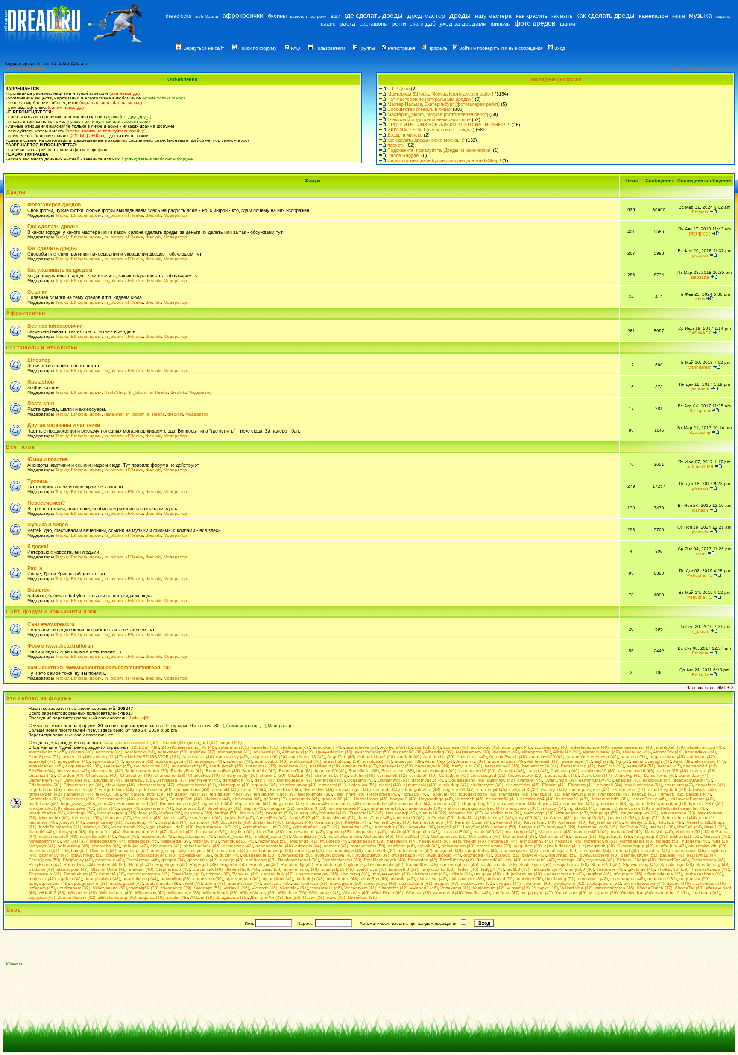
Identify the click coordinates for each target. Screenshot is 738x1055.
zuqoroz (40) (151, 897)
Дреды (16, 192)
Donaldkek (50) (330, 780)
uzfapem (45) (42, 888)
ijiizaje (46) (131, 808)
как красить (532, 15)
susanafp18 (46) (337, 869)
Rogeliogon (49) (171, 864)
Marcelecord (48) (555, 831)
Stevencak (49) (208, 869)
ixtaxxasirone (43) (678, 813)
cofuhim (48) (362, 775)
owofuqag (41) (477, 855)
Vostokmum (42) (488, 888)
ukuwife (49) (403, 878)
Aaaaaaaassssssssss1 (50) (131, 742)
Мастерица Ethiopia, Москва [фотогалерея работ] (440, 93)
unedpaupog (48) (627, 878)
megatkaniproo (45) (195, 836)
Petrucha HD (699, 575)
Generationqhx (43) (115, 798)
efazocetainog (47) (155, 784)
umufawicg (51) (560, 878)
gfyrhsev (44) (217, 798)
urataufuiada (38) (163, 883)
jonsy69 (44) (71, 822)
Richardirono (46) (708, 859)
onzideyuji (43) (309, 850)
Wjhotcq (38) (418, 892)
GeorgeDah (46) (186, 798)
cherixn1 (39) (272, 775)
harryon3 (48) (403, 798)
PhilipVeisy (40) (78, 859)
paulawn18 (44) (702, 855)
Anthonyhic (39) (438, 756)
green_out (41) (202, 742)
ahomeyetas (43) (234, 752)
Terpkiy (61, 215)
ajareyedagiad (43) (333, 752)
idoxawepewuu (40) (516, 803)
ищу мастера (493, 15)
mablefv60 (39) (488, 831)
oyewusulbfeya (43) (599, 855)
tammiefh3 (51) (403, 869)
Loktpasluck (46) (369, 831)
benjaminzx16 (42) (540, 766)
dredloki (153, 215)
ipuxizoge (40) (198, 813)
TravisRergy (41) (188, 874)
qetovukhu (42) (202, 859)
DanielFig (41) (627, 775)
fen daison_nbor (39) (230, 794)
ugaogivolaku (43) (102, 878)
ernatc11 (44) (254, 789)
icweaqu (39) (446, 803)
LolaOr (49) (399, 831)
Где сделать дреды (52, 227)
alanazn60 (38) (408, 752)
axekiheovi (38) (325, 766)
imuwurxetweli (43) (347, 808)
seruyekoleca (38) (571, 864)
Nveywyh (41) (42, 845)
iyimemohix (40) (54, 817)
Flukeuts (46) (443, 794)
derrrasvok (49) (237, 780)
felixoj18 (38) (108, 794)
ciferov (700, 553)
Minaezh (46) (716, 836)
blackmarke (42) (107, 770)
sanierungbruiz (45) (459, 864)
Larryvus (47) (532, 827)
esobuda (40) (386, 789)
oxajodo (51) (507, 855)
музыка (700, 15)
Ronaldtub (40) (330, 864)
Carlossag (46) (565, 770)
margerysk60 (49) (591, 831)
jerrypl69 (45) (528, 817)
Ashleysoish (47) (543, 761)
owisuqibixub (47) (444, 855)
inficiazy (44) (553, 808)
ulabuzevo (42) (432, 878)
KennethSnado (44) (432, 822)
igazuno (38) (642, 803)
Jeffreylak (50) (440, 817)
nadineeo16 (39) (367, 841)
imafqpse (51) (280, 808)
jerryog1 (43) (500, 817)
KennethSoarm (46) (474, 822)
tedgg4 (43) (492, 869)
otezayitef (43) (120, 855)
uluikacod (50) (500, 878)
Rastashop (40, 382)
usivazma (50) (277, 883)
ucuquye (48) (487, 874)
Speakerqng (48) (712, 864)
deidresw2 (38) (139, 780)
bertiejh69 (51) (641, 766)
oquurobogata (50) (558, 850)
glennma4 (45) (246, 798)
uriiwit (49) (192, 883)
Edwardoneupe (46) (83, 784)
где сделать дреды (373, 15)
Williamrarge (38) (184, 892)
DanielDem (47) (596, 775)
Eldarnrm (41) (581, 784)
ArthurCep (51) (439, 761)
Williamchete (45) (115, 892)
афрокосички (243, 15)
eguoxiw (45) (264, 784)
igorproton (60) (671, 803)
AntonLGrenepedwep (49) (592, 756)
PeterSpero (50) (44, 859)
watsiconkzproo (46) (614, 888)
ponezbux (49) (109, 859)
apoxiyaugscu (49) (174, 761)
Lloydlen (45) (241, 831)
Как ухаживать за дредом (59, 270)
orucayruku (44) (595, 850)
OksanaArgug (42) (635, 845)
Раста (34, 568)
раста (347, 23)
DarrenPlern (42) (45, 780)
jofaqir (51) (648, 817)
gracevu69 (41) (336, 798)
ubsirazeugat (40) (429, 874)
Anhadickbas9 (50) (376, 756)
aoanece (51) (634, 756)
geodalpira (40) (152, 798)
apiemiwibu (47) (107, 761)
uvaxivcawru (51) (477, 883)
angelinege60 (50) (268, 756)
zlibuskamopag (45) (117, 897)
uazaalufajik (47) (277, 874)
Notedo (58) (667, 841)
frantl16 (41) (644, 794)
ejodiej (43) (390, 784)
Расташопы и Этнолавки (41, 348)
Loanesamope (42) (305, 831)
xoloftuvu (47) (505, 892)
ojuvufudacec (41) (562, 845)
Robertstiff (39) (111, 864)
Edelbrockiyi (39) (45, 784)
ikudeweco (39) (190, 808)
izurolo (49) (175, 817)
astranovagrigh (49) (652, 761)
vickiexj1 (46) (236, 888)
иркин (96, 215)
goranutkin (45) (304, 798)
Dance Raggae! (403, 155)
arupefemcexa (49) (506, 761)
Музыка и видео (47, 525)
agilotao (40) (80, 752)
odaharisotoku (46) (274, 845)
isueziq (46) (305, 813)
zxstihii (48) (177, 897)
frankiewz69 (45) (579, 794)
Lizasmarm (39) (211, 831)
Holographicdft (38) (609, 798)
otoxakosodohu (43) (156, 855)
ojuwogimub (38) (598, 845)
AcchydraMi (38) (396, 747)
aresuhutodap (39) (342, 761)
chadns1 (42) (42, 775)
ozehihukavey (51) (639, 855)
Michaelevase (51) (448, 836)
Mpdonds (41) (303, 841)
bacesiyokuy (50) (396, 766)
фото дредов (535, 23)
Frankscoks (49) (613, 794)
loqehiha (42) (426, 831)
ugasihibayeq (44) (140, 878)
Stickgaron (699, 410)
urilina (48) (215, 883)
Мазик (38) (313, 897)
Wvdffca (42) (477, 892)
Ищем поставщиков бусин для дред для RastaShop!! (444, 160)
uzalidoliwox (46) (709, 883)
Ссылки (37, 292)
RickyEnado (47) (45, 864)
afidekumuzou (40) (705, 747)
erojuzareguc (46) (353, 789)
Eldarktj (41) (553, 784)
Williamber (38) (82, 892)
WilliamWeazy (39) (257, 892)
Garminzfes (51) (44, 798)
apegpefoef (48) (74, 761)
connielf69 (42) (392, 775)
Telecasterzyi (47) (549, 869)
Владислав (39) (232, 897)
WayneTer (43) (689, 888)
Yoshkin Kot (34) (636, 892)
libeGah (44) (689, 827)
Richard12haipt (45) (636, 859)
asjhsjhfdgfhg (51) (612, 761)
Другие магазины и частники (63, 425)
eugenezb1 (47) (458, 789)
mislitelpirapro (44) (107, 841)
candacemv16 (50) (477, 770)
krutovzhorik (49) (127, 827)
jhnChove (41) (557, 817)
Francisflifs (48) (513, 794)
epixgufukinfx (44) (116, 789)
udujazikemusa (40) (522, 874)
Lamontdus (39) (388, 827)
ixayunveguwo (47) (639, 813)
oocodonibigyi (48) (344, 850)
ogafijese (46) (401, 845)
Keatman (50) (328, 822)
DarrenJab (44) (693, 775)
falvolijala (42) (702, 789)
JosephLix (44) (172, 822)
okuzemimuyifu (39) (707, 845)
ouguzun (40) (227, 855)
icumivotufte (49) (379, 803)
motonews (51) (272, 841)
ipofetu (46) (170, 813)
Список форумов (24, 68)
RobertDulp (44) (79, 864)
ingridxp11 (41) (582, 808)
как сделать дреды (605, 15)
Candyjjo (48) (511, 770)
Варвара (700, 277)
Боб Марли (206, 16)
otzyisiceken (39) (195, 855)
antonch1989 (700, 466)
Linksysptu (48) (71, 831)
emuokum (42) (679, 784)
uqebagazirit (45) (126, 883)
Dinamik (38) (173, 742)
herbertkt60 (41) (502, 798)
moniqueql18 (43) (238, 841)
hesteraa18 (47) (572, 798)
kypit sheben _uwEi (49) (266, 827)
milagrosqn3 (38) (650, 836)
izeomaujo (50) (86, 817)
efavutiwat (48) (120, 784)
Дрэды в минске (404, 134)
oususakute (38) (259, 855)
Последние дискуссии (556, 79)
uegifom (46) (598, 874)
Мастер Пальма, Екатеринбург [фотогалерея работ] (443, 104)
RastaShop (115, 392)
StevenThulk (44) (242, 869)
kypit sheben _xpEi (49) (316, 827)
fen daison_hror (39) (187, 794)
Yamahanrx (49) (570, 892)
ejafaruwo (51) (362, 784)
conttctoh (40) (422, 775)
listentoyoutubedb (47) (145, 831)
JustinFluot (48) (268, 822)
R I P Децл (398, 88)
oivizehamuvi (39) (494, 845)
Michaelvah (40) (484, 836)
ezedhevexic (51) (628, 789)
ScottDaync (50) (535, 864)
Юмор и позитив (47, 459)
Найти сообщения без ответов (702, 68)
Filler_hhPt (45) (349, 794)
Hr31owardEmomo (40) (691, 798)
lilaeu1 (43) (715, 827)
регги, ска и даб (414, 23)
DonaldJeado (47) (294, 780)
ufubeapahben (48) (704, 874)
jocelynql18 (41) (589, 817)
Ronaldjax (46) (263, 864)
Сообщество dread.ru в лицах (419, 109)
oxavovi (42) (534, 855)
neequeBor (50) (434, 841)
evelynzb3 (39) (523, 789)
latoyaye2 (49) (561, 827)
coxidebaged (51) (488, 775)
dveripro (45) (529, 780)
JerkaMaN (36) (471, 817)
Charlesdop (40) (101, 775)
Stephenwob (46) (173, 869)
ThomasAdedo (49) (710, 869)
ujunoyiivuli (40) (278, 878)
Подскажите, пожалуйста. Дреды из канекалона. (439, 150)
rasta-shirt (113, 414)
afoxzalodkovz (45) (47, 752)
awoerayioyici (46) (189, 766)
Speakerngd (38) (677, 864)
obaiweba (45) (106, 845)
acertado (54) (427, 747)
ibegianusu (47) (288, 803)
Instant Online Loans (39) (624, 808)
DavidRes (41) (77, 780)
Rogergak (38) (204, 864)
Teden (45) (467, 869)
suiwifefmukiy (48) (301, 869)
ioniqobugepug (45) (116, 813)
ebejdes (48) (627, 780)
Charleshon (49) (136, 775)
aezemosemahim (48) (632, 747)
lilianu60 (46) (41, 831)
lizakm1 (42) (181, 831)
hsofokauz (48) (43, 803)
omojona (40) (201, 850)
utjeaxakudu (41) (415, 883)
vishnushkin (700, 367)
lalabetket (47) (356, 827)
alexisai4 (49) (506, 752)
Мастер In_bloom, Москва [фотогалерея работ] (437, 114)
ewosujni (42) (554, 789)
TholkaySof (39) (672, 869)
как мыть (561, 16)
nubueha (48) (695, 841)
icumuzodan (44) (414, 803)
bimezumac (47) (73, 770)
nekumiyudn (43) (469, 841)
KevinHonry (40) (540, 822)
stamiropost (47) (72, 869)
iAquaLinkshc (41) (252, 803)
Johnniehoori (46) (679, 817)
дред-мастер (426, 15)
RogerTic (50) (233, 864)
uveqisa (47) (508, 883)
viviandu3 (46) (424, 888)
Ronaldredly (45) (297, 864)
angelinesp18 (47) (307, 756)
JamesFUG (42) (304, 817)
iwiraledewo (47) (572, 813)
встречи (318, 16)
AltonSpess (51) (44, 756)
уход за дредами (462, 23)
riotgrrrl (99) (231, 742)
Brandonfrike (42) (259, 770)
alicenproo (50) (536, 752)
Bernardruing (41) (578, 766)
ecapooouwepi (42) (693, 780)
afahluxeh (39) (670, 747)
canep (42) (537, 770)
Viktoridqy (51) (294, 888)
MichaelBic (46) (378, 836)
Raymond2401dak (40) (498, 859)
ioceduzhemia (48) (47, 813)
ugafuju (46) (70, 878)
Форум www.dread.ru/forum (61, 646)
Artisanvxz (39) (470, 761)
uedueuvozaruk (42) (564, 874)
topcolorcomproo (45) (148, 874)
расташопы (374, 24)
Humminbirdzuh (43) (179, 803)
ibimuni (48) (317, 803)
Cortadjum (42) (453, 775)
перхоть (723, 17)
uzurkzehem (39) (73, 888)
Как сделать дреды (52, 248)
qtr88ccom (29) (260, 859)
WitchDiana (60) (387, 892)
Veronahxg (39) (176, 888)
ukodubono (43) (342, 878)
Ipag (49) (148, 813)
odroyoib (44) (308, 845)
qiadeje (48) (231, 859)
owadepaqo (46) (408, 855)
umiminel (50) (530, 878)
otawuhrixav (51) (87, 855)
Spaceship (699, 432)
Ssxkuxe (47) (41, 869)
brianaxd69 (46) (330, 770)
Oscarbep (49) (655, 850)
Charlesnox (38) (169, 775)
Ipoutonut (699, 389)
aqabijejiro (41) (209, 761)
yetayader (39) (603, 892)
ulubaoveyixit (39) (466, 878)
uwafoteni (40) (537, 883)
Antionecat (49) (472, 756)
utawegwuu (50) (345, 883)
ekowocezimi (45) (522, 784)
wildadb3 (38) (52, 892)
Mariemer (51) (688, 831)
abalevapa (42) (295, 747)
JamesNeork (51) (338, 817)
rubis (700, 298)
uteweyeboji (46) (380, 883)
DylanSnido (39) (560, 780)
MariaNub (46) (659, 831)
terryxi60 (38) (581, 869)
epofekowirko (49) (153, 789)
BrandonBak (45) (223, 770)
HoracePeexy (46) (648, 798)
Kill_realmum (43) (606, 822)
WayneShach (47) (654, 888)
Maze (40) (128, 836)
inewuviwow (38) (522, 808)
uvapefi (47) (446, 883)
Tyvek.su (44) (245, 874)
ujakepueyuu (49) (243, 878)
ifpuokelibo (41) (578, 803)
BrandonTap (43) (295, 770)
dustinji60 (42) (501, 780)
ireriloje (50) (226, 813)
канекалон (653, 15)
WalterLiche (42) (576, 888)
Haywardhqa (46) (436, 798)
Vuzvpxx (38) (545, 888)
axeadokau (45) (260, 766)
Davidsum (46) (108, 780)
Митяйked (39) (362, 897)
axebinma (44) (293, 766)
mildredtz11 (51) (685, 836)
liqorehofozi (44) (104, 831)
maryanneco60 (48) (58, 836)
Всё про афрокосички (54, 326)
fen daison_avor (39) (143, 794)
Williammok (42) (150, 892)
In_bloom (113, 215)
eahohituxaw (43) (596, 780)
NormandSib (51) (600, 841)
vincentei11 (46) (326, 888)
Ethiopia (79, 215)
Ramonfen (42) (422, 859)
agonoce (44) (109, 752)
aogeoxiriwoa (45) (667, 756)
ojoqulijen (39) (528, 845)
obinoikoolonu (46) (202, 845)
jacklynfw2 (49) (239, 817)
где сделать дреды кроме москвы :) (426, 139)
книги (678, 16)
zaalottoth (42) (705, 892)
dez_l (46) (264, 780)
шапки (567, 24)
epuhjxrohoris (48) (191, 789)
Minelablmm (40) (45, 841)
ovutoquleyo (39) (372, 855)
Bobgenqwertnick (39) (146, 770)
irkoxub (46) (251, 813)
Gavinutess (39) (78, 798)
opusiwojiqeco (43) (519, 850)
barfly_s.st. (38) (467, 766)
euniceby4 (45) (492, 789)
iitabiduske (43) (79, 808)
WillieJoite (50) (292, 892)
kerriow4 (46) (508, 822)
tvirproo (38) (218, 874)
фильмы (501, 24)
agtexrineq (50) (172, 752)
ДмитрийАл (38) (266, 897)
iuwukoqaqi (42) (401, 813)
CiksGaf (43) (300, 775)
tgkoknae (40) (641, 869)
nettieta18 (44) (502, 841)
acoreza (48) (455, 747)
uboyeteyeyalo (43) (391, 874)
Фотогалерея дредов (54, 205)
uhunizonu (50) (208, 878)
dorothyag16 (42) (429, 780)
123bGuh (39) (145, 747)
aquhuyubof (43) (271, 761)
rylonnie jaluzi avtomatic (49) (375, 864)
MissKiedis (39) (175, 841)
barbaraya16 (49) (432, 766)
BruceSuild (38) (363, 770)
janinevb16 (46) (408, 817)
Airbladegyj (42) (297, 752)
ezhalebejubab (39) (667, 789)
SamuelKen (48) (422, 864)
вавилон (298, 16)
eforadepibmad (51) (196, 784)
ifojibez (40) (549, 803)
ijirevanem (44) (158, 808)
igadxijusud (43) (611, 803)
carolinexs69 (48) (598, 770)
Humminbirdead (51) (137, 803)
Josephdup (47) (140, 822)
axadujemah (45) (226, 766)
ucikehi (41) (460, 874)
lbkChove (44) (633, 827)
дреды (460, 16)
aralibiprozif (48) (305, 761)
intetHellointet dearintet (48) (679, 808)
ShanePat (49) (605, 864)
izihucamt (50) (117, 817)
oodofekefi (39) (380, 850)
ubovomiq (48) (355, 874)
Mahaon (700, 510)
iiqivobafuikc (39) (45, 808)
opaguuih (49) (449, 850)
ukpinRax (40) (374, 878)
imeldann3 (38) (311, 808)
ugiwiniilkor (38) (175, 878)
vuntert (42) (518, 888)
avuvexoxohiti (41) (151, 766)
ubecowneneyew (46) (317, 874)
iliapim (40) (254, 808)
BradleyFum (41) (187, 770)
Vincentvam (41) (360, 888)
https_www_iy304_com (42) (88, 803)
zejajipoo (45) (42, 897)
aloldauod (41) (636, 752)
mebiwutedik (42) (157, 836)
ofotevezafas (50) (368, 845)
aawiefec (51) (264, 747)
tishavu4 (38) (112, 874)
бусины (277, 16)
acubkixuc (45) (485, 747)
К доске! (37, 546)
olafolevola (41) (44, 850)
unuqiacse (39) (662, 878)
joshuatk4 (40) (204, 822)
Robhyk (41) (141, 864)
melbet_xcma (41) (272, 836)
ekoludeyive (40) (487, 784)
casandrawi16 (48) (636, 770)
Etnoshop (38, 360)
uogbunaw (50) (694, 878)
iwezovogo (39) (539, 813)
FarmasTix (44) (78, 794)
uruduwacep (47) (244, 883)
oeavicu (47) (336, 845)
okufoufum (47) (671, 845)
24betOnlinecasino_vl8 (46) (188, 747)
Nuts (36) (720, 841)
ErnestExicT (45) (286, 789)
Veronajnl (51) (207, 888)
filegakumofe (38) (315, 794)
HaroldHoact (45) (370, 798)
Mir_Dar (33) (75, 841)
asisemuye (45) (577, 761)
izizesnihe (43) (147, 817)
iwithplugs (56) (604, 813)
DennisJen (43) (171, 780)
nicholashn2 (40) (536, 841)
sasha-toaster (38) (499, 864)
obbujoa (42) (135, 845)
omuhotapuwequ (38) (271, 850)
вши (335, 16)
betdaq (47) (669, 766)
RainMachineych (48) (384, 859)
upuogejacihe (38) (89, 883)
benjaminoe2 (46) (502, 766)
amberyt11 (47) (108, 756)
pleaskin (700, 255)
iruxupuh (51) (279, 813)
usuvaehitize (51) (310, 883)
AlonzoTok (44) (667, 752)
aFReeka (134, 215)
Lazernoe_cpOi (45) (597, 827)
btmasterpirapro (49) (436, 770)
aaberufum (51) (233, 747)
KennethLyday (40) (391, 822)
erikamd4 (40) (225, 789)
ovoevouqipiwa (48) (334, 855)
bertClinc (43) (611, 766)
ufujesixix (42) (42, 878)
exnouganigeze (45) (589, 789)
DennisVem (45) (204, 780)
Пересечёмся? (46, 503)
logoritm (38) (338, 831)
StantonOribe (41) (108, 869)
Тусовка (37, 481)
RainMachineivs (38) (341, 859)
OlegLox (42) (74, 850)
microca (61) (584, 836)
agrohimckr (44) (140, 752)
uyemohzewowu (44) (644, 883)
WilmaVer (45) (356, 892)
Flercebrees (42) (383, 794)
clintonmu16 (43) (331, 775)
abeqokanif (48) (328, 747)
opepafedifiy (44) (481, 850)
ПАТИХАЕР (700, 333)
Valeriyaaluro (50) (110, 888)
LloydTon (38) (270, 831)
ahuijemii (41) (267, 752)
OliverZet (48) (103, 850)
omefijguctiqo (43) (168, 850)
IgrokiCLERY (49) (706, 803)
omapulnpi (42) (133, 850)
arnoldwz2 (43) (377, 761)
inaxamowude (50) (423, 808)
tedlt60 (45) (518, 869)
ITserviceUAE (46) (365, 813)
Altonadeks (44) (700, 752)
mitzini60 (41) (206, 841)
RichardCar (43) (673, 859)
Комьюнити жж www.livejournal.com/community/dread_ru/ (98, 668)
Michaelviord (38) (519, 836)
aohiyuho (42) (701, 756)
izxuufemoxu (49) (205, 817)
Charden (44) (70, 775)
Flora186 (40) (414, 794)
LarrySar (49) (476, 827)
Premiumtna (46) (142, 859)
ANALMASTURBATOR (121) (152, 756)
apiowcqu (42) (139, 761)
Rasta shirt (40, 404)
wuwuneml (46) (448, 892)
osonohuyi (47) (53, 855)
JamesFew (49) (271, 817)
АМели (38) (202, 897)
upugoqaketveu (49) (49, 883)
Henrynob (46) (469, 798)
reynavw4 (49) (600, 859)
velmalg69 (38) (143, 888)
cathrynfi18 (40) (672, 770)
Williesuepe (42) (324, 892)
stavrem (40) (141, 869)
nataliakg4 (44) (401, 841)
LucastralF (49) (456, 831)
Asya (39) (682, 761)
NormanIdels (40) (636, 841)
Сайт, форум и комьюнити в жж (51, 612)
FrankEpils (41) (545, 794)
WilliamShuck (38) (220, 892)
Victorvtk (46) (264, 888)
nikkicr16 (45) (568, 841)
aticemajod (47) (709, 761)
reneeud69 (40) (539, 859)
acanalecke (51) (362, 747)
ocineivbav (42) (238, 845)
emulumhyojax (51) (643, 784)
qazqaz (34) (173, 859)
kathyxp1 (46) (299, 822)
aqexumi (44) (239, 761)
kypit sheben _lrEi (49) (218, 827)
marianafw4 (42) (626, 831)
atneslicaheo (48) (46, 766)
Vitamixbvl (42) (393, 888)
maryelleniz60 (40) (98, 836)
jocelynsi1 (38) (622, 817)
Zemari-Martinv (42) (76, 897)
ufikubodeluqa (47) (663, 874)
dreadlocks (178, 16)
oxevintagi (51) (562, 855)
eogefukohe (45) (45, 789)
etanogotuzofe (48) (421, 789)
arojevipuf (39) (409, 761)
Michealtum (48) (554, 836)
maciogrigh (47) (521, 831)
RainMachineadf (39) (298, 859)
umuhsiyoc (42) (593, 878)
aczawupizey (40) (551, 747)
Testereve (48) (611, 869)
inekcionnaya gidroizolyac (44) (474, 808)
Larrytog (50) (503, 827)
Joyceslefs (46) (235, 822)
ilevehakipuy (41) (224, 808)
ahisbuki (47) (202, 752)
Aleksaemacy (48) (472, 752)
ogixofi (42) (428, 845)
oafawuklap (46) (73, 845)
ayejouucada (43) (359, 766)
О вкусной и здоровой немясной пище (429, 119)
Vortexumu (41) (455, 888)
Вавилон (38, 590)
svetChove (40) (371, 869)
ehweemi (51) (332, 784)
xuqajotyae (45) (537, 892)
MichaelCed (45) (412, 836)
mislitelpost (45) (143, 841)
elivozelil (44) (609, 784)
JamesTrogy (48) (374, 817)
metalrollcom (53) (344, 836)
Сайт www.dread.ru (50, 624)
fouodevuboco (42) (477, 794)
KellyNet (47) (357, 822)
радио (328, 24)
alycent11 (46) (77, 756)
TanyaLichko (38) (437, 869)
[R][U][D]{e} (700, 233)
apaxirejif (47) (42, 761)
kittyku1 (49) (671, 822)
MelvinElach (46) (309, 836)
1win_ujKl (139, 717)
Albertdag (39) (439, 752)
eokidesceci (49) (80, 789)
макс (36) (336, 897)
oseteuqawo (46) (689, 850)
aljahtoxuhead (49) (601, 752)
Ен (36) (293, 897)
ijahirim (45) (108, 808)
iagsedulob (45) (217, 803)
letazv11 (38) (662, 827)
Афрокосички (25, 314)
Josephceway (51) (104, 822)
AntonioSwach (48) (508, 756)
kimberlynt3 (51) (640, 822)
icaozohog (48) (346, 803)
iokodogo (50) (81, 813)
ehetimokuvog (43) (298, 784)
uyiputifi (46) (679, 883)
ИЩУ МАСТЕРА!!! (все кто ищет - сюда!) (430, 129)
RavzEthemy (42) (457, 859)
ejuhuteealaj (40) (419, 784)
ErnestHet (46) (319, 789)
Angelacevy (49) (232, 756)
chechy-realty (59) (239, 775)
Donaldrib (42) (361, 780)
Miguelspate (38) (615, 836)
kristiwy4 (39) (96, 827)
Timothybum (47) (80, 874)
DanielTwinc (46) (660, 775)
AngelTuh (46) (341, 756)
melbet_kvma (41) (234, 836)
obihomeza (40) (165, 845)
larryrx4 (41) (448, 827)
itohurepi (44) (332, 813)
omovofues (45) (232, 850)
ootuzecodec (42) (415, 850)
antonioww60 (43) (546, 756)
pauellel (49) (672, 855)
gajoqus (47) (698, 794)
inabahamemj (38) (385, 808)
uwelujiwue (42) (569, 883)
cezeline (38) (702, 770)
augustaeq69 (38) (83, 766)
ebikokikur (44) (657, 780)
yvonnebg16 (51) (672, 892)
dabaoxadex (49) (562, 775)
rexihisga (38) (570, 859)
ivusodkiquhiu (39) (503, 813)
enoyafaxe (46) (710, 784)
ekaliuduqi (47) (453, 784)
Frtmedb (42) (670, 794)
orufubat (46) (626, 850)
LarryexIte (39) (420, 827)
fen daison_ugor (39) (274, 794)
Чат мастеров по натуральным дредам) (430, 99)
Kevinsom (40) (572, 822)
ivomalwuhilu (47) (466, 813)
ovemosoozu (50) (295, 855)
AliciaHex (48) (566, 752)
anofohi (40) (409, 756)
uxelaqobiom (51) (604, 883)
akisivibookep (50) (372, 752)
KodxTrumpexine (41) (60, 827)
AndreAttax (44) (198, 756)
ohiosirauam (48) (458, 845)
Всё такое (20, 447)
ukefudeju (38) (310, 878)
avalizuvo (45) (117, 766)
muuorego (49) (334, 841)
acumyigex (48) (517, 747)
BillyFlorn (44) (42, 770)
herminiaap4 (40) (537, 798)
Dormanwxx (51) (393, 780)
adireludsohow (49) (590, 747)
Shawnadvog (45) (640, 864)
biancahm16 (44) (700, 766)
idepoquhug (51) (478, 803)
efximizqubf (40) (233, 784)
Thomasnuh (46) (45, 874)
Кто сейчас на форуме (39, 698)
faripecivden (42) (45, 794)
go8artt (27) (275, 798)
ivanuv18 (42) (432, 813)
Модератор (175, 215)
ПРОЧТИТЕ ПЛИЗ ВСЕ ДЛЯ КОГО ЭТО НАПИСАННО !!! (448, 124)
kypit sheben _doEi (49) (169, 827)
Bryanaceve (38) (397, 770)
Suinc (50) (271, 869)
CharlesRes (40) (204, 775)
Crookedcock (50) (525, 775)
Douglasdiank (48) (466, 780)
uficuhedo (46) (628, 874)
